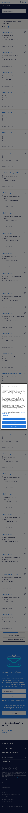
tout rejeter (14, 422)
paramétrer (14, 419)
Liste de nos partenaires (7, 415)
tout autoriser (14, 426)
